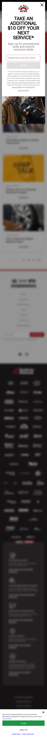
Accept (23, 723)
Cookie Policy (16, 734)
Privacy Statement (28, 734)
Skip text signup (23, 90)
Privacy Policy (30, 87)
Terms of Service (17, 87)
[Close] (42, 4)
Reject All (23, 730)
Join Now (23, 65)
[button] (43, 712)
